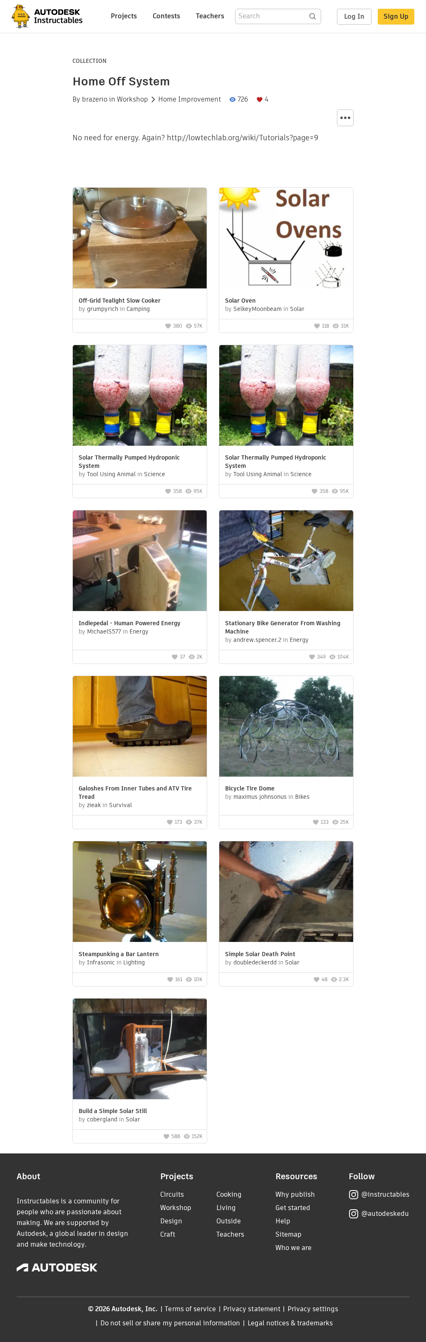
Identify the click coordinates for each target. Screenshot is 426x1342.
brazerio (94, 99)
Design (171, 1221)
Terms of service (190, 1309)
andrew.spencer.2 (257, 640)
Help (282, 1221)
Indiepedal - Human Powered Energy (130, 623)
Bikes (302, 797)
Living (226, 1208)
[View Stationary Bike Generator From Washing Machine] (286, 561)
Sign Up (396, 16)
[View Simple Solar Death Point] (286, 892)
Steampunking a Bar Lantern (119, 954)
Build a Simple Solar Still (113, 1111)
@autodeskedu (385, 1213)
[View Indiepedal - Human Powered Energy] (140, 561)
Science (154, 474)
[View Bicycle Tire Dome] (286, 727)
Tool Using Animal (111, 474)
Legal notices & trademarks (290, 1323)
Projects (124, 16)
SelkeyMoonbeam (257, 309)
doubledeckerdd (255, 962)
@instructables (385, 1194)
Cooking (229, 1194)
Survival (120, 805)
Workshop (132, 99)
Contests (166, 16)
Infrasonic (101, 962)
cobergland (102, 1119)
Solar (297, 309)
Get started (292, 1208)
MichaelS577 (104, 631)
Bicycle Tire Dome (250, 788)
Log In (354, 16)
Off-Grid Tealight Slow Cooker (120, 300)
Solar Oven (240, 300)
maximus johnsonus (260, 797)
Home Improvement (189, 99)
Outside (228, 1221)
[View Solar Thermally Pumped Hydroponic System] (140, 396)
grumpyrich (102, 309)
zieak (94, 805)
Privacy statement (251, 1309)
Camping (138, 309)
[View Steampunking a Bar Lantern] (140, 892)
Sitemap (288, 1234)
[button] (345, 117)
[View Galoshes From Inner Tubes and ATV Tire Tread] (140, 727)
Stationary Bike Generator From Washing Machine (282, 627)
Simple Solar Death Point (260, 954)
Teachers (210, 16)
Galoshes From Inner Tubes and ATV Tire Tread (135, 792)
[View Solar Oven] (286, 239)
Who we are (293, 1248)
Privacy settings (313, 1309)
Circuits (172, 1194)
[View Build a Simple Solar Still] (140, 1050)
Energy (139, 631)
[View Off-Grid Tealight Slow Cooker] (140, 239)
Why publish (295, 1194)
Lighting (134, 962)
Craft (167, 1234)
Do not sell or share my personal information (170, 1323)
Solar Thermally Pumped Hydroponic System (129, 461)
